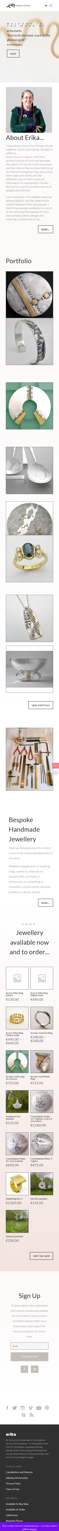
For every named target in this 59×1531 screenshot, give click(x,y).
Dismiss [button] (33, 1529)
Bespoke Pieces (14, 1520)
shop (13, 53)
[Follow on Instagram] (34, 1369)
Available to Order (15, 1509)
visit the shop (41, 1256)
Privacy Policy (13, 1483)
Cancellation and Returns (19, 1472)
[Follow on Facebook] (24, 1369)
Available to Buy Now (17, 1504)
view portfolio (41, 705)
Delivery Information (17, 1478)
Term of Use (12, 1489)
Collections (12, 1515)
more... (46, 229)
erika (11, 1434)
